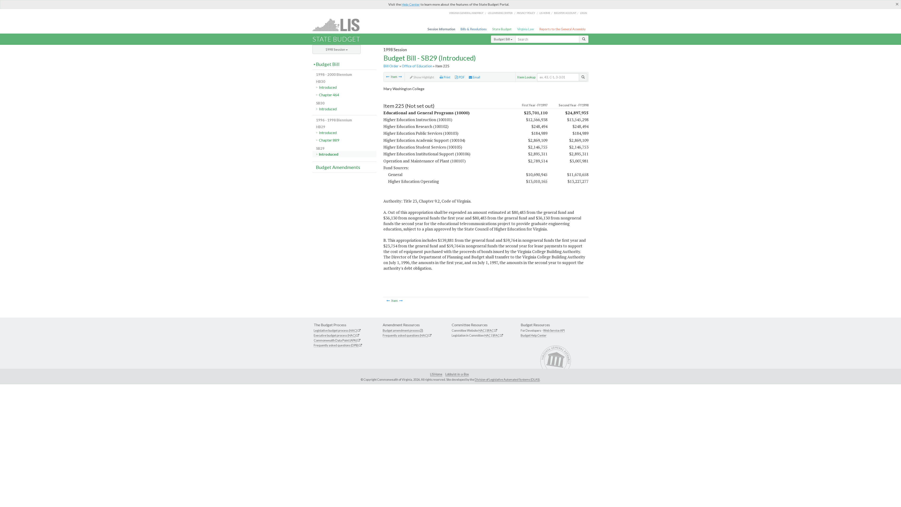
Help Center (411, 4)
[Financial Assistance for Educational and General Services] (387, 77)
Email (476, 77)
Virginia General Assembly (466, 13)
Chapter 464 (329, 94)
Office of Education (417, 66)
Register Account (565, 13)
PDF (461, 77)
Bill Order (391, 66)
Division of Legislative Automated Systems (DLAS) (507, 379)
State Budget (502, 29)
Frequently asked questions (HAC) (405, 335)
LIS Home (436, 374)
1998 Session (335, 49)
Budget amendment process (401, 330)
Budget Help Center (533, 335)
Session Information (441, 29)
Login (583, 13)
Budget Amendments (338, 167)
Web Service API (554, 330)
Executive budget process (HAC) (335, 335)
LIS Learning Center (500, 13)
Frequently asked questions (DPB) (336, 345)
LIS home (544, 13)
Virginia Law (525, 29)
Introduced (328, 87)
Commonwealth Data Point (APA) (335, 340)
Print (446, 77)
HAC (481, 330)
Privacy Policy (526, 13)
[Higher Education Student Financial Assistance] (400, 77)
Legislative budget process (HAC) (335, 330)
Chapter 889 (329, 140)
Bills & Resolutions (474, 29)
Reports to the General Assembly (562, 29)
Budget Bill (502, 39)
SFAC (490, 330)
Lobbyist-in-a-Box (457, 374)
